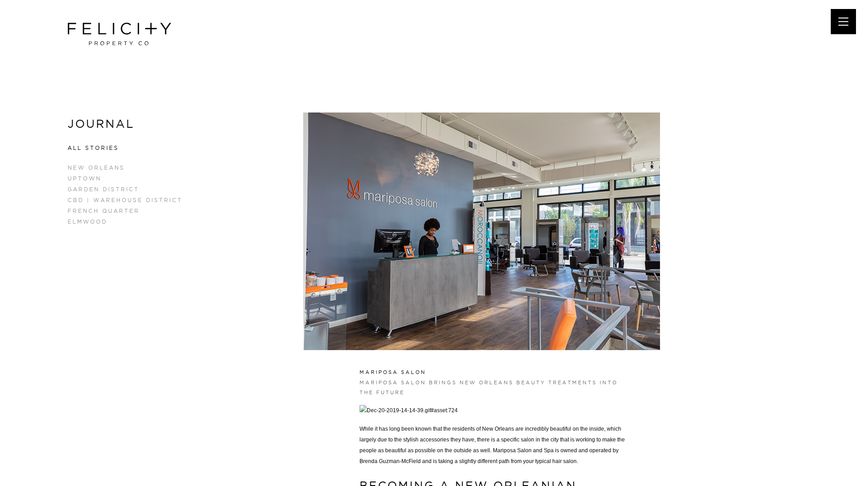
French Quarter (104, 211)
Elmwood (87, 222)
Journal (101, 123)
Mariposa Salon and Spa (523, 450)
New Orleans (96, 168)
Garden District (103, 189)
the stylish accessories (421, 439)
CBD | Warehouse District (125, 200)
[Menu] (843, 21)
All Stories (93, 148)
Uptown (84, 178)
